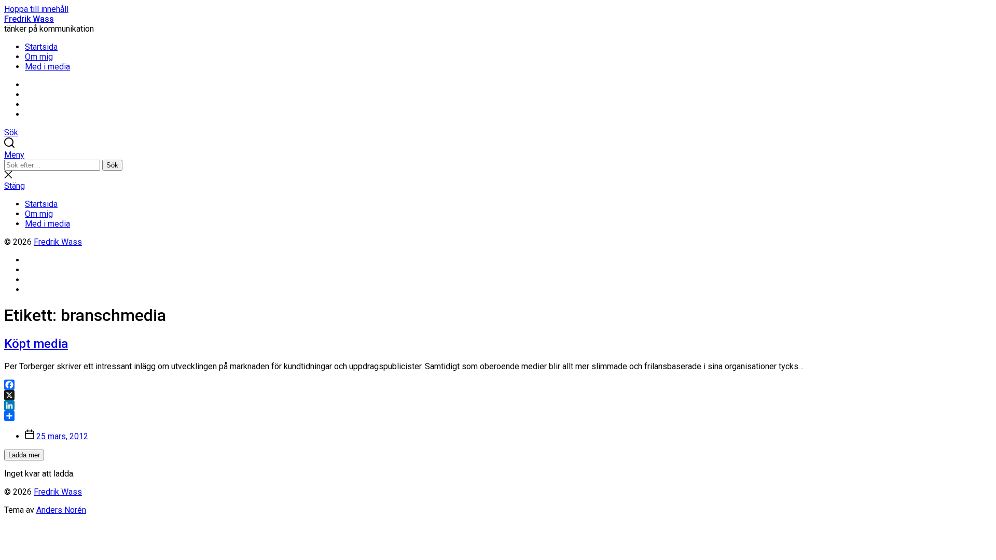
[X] (498, 395)
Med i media (47, 67)
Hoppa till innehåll (36, 9)
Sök (112, 165)
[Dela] (498, 416)
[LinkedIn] (498, 405)
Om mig (39, 57)
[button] (498, 155)
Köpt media (36, 344)
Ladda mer (24, 455)
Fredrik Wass (29, 19)
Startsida (41, 47)
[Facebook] (498, 385)
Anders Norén (61, 510)
